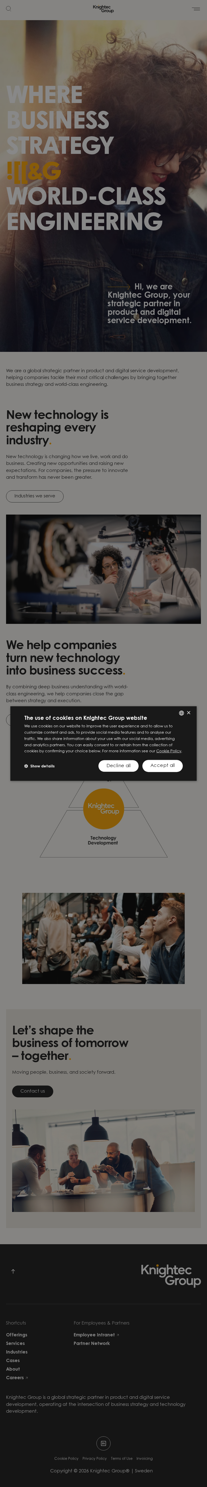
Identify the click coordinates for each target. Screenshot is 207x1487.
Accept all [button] (162, 766)
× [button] (188, 713)
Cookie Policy (168, 751)
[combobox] (181, 713)
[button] (39, 766)
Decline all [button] (119, 766)
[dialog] (103, 743)
